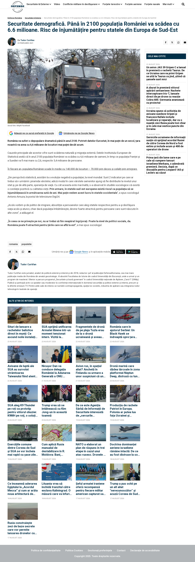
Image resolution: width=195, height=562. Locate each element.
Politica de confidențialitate (46, 550)
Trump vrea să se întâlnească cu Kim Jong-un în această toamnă (54, 410)
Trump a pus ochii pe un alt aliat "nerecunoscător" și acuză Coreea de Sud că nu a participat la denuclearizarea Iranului (124, 489)
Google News (81, 251)
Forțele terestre (111, 4)
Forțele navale (152, 4)
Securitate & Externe (38, 4)
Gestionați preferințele (100, 550)
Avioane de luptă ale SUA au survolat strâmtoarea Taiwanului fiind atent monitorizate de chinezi (21, 371)
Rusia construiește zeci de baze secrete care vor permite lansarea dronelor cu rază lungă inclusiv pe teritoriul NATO (22, 528)
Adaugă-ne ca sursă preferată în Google (34, 133)
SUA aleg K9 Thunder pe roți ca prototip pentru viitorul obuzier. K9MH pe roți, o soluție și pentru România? (22, 410)
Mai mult (167, 4)
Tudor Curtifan (27, 40)
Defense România (15, 18)
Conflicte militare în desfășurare (80, 4)
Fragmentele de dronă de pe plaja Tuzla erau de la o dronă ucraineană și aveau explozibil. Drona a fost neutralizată (91, 332)
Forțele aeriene (133, 4)
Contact (121, 550)
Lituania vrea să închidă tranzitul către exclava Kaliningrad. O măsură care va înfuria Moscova (56, 489)
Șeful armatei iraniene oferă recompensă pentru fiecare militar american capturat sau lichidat (90, 489)
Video (57, 4)
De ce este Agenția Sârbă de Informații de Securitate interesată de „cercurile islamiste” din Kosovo (90, 410)
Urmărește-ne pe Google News (79, 133)
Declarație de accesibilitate (145, 550)
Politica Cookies (74, 550)
